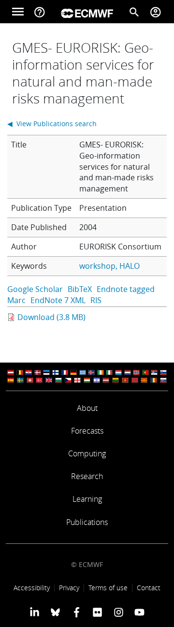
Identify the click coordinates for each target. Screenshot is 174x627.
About (87, 408)
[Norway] (136, 372)
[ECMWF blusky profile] (55, 612)
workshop (97, 266)
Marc (16, 300)
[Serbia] (154, 372)
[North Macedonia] (144, 380)
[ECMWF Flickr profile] (97, 612)
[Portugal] (145, 372)
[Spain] (10, 380)
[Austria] (10, 372)
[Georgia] (77, 380)
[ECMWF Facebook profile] (76, 612)
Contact (148, 587)
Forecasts (87, 430)
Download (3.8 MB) (51, 317)
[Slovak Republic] (163, 380)
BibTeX (80, 289)
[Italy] (109, 372)
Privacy (69, 587)
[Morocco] (134, 380)
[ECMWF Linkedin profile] (34, 612)
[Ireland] (100, 372)
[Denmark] (37, 372)
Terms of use (108, 587)
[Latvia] (105, 380)
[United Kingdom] (48, 380)
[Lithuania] (115, 380)
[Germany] (73, 372)
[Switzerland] (30, 380)
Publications (87, 522)
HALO (129, 266)
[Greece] (82, 372)
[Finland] (55, 372)
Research (87, 476)
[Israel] (96, 380)
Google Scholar (35, 289)
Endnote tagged (126, 289)
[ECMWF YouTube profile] (139, 612)
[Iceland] (91, 372)
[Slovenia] (163, 372)
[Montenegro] (125, 380)
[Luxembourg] (118, 372)
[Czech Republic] (68, 380)
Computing (87, 453)
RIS (96, 300)
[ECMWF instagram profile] (118, 612)
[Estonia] (46, 372)
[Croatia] (28, 372)
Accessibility (32, 587)
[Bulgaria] (58, 380)
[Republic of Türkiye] (39, 380)
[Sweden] (20, 380)
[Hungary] (87, 380)
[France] (64, 372)
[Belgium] (19, 372)
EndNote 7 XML (58, 300)
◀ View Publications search (52, 123)
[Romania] (153, 380)
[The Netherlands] (127, 372)
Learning (87, 499)
